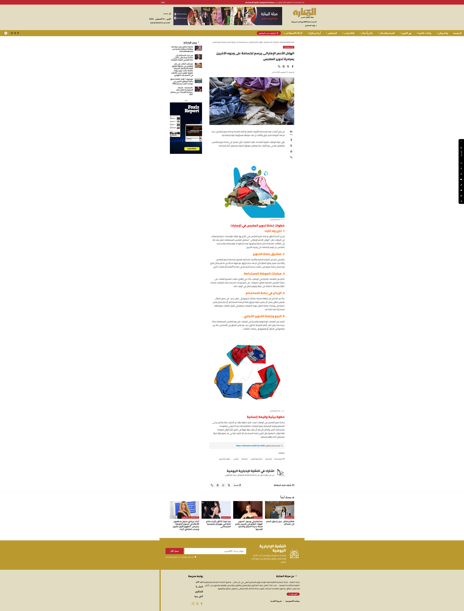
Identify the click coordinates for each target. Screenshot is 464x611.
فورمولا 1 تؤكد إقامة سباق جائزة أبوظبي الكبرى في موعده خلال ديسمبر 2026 (181, 81)
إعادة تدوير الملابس (256, 459)
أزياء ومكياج (288, 47)
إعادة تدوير (268, 459)
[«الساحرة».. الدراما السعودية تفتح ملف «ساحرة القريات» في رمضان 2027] (198, 89)
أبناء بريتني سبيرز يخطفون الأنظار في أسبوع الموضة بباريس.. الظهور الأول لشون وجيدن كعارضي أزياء (186, 525)
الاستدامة (244, 459)
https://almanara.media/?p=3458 (250, 445)
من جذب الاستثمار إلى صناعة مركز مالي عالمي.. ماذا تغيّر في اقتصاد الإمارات (182, 58)
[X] (15, 33)
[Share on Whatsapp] (223, 485)
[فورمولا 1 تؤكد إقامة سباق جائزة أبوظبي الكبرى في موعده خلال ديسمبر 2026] (198, 80)
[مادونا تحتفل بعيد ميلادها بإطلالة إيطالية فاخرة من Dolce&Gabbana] (198, 48)
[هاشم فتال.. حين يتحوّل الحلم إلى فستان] (279, 510)
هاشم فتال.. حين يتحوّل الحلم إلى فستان (280, 522)
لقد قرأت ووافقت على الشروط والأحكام (179, 557)
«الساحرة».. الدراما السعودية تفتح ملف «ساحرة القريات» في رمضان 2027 (181, 91)
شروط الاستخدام (251, 2)
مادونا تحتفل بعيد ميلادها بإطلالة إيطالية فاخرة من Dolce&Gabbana (182, 49)
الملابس (236, 459)
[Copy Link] (279, 66)
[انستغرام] (11, 33)
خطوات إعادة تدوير (224, 459)
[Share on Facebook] (292, 66)
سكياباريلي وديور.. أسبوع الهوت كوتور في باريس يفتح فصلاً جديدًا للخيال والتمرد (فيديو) (249, 525)
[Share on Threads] (283, 66)
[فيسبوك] (18, 33)
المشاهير (185, 517)
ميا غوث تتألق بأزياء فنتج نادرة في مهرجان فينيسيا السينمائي (218, 524)
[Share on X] (288, 66)
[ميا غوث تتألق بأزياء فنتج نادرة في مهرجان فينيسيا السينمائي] (216, 510)
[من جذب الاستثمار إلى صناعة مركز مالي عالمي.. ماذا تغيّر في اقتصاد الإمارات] (198, 56)
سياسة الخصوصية (267, 2)
